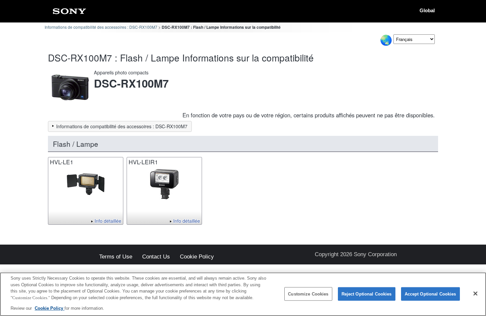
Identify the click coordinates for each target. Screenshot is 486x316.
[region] (243, 294)
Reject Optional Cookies (367, 294)
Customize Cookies (308, 294)
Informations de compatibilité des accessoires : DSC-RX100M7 (101, 27)
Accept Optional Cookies (430, 294)
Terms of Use (115, 257)
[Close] (475, 293)
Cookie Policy (197, 257)
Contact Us (156, 257)
